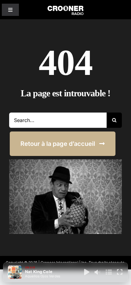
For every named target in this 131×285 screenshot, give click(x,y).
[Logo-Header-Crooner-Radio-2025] (66, 8)
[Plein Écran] (120, 272)
